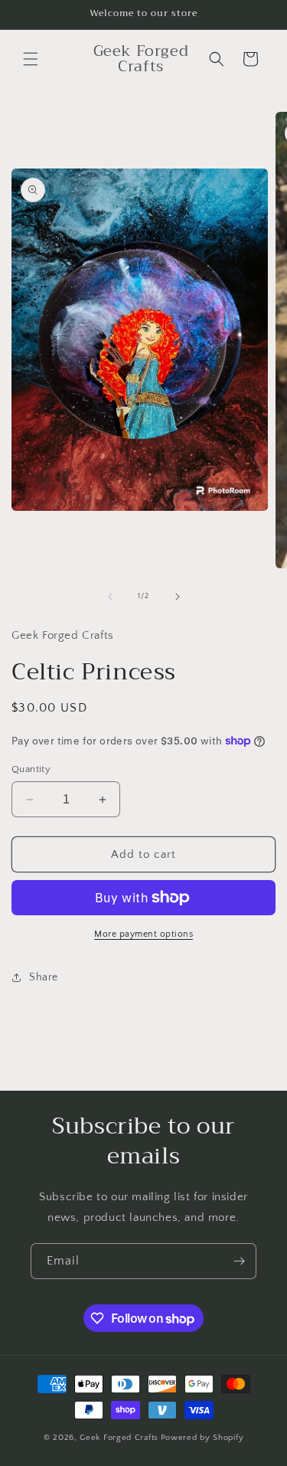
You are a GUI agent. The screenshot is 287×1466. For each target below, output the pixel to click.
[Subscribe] (239, 1261)
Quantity (31, 769)
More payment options (143, 934)
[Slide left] (110, 597)
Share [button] (43, 977)
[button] (30, 59)
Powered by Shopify (202, 1437)
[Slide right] (177, 597)
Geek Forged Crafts (119, 1437)
